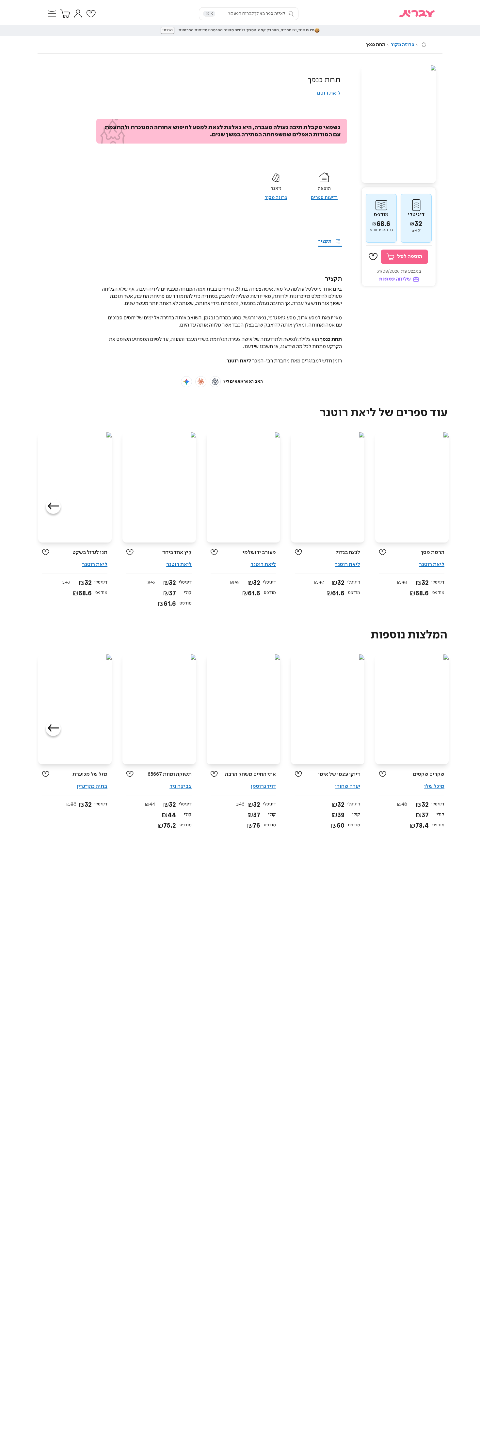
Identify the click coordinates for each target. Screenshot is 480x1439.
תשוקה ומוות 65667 (170, 774)
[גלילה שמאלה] (53, 506)
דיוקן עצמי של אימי (339, 774)
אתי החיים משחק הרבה (250, 774)
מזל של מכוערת (89, 774)
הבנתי (167, 30)
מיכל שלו (434, 786)
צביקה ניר (180, 786)
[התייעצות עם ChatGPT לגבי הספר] (215, 381)
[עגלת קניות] (65, 13)
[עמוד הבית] (424, 44)
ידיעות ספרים (324, 197)
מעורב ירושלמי (259, 552)
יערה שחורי (347, 786)
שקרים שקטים (428, 774)
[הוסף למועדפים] (373, 257)
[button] (52, 13)
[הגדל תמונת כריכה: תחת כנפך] (398, 124)
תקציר (324, 241)
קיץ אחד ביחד (177, 552)
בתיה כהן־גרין (92, 786)
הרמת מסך (432, 552)
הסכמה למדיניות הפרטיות (200, 30)
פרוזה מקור (402, 44)
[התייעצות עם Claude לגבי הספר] (200, 381)
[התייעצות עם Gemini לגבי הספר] (186, 381)
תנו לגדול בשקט (89, 552)
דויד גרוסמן (263, 786)
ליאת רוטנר (328, 93)
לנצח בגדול (347, 552)
